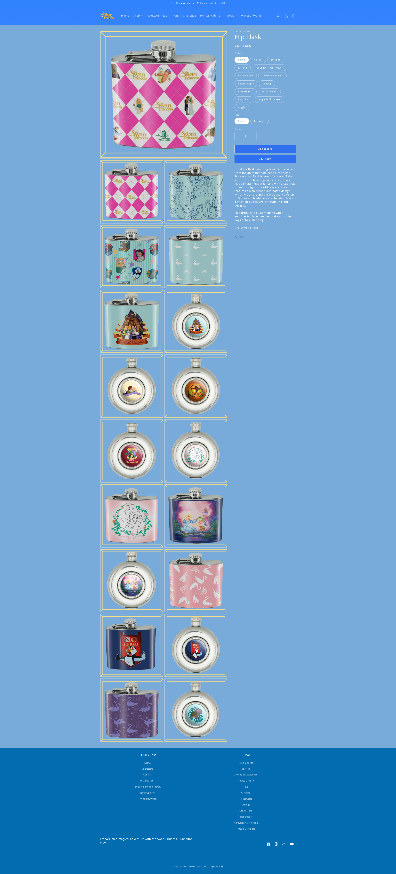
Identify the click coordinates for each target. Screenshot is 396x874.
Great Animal (245, 76)
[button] (138, 16)
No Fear (258, 60)
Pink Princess (245, 91)
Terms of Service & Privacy (147, 787)
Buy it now (265, 159)
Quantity (239, 129)
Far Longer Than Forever (269, 68)
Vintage (246, 804)
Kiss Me (242, 68)
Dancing (267, 83)
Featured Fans (147, 780)
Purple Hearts (269, 91)
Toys (245, 787)
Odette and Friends (272, 76)
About (147, 763)
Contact (147, 774)
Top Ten (246, 769)
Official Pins (245, 810)
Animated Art (246, 763)
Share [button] (241, 237)
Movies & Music (245, 780)
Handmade (246, 817)
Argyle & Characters (269, 99)
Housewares (245, 799)
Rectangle (259, 121)
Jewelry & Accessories (246, 774)
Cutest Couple (246, 83)
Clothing (245, 793)
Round (241, 121)
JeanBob (275, 60)
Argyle (241, 107)
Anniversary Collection (246, 823)
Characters (147, 769)
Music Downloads (247, 829)
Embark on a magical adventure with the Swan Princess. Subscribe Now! (146, 840)
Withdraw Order (148, 799)
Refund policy (147, 793)
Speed (241, 60)
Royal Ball (244, 99)
